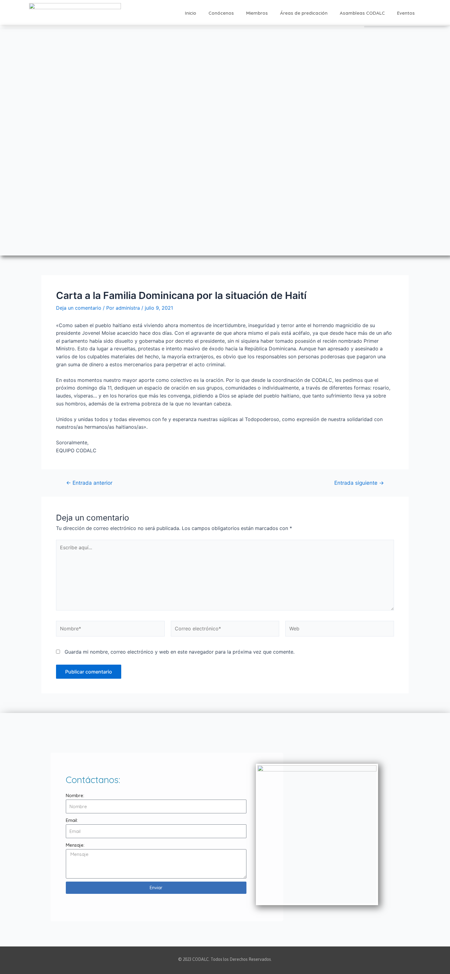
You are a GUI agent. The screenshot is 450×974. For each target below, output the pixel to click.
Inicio (190, 13)
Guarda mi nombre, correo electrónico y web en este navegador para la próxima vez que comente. (179, 652)
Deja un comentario (78, 308)
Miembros (257, 13)
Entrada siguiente (359, 482)
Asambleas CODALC (362, 13)
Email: (72, 820)
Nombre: (75, 795)
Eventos (406, 13)
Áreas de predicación (304, 13)
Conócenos (221, 13)
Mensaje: (75, 845)
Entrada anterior (89, 482)
